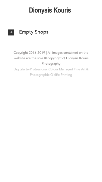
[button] (51, 32)
